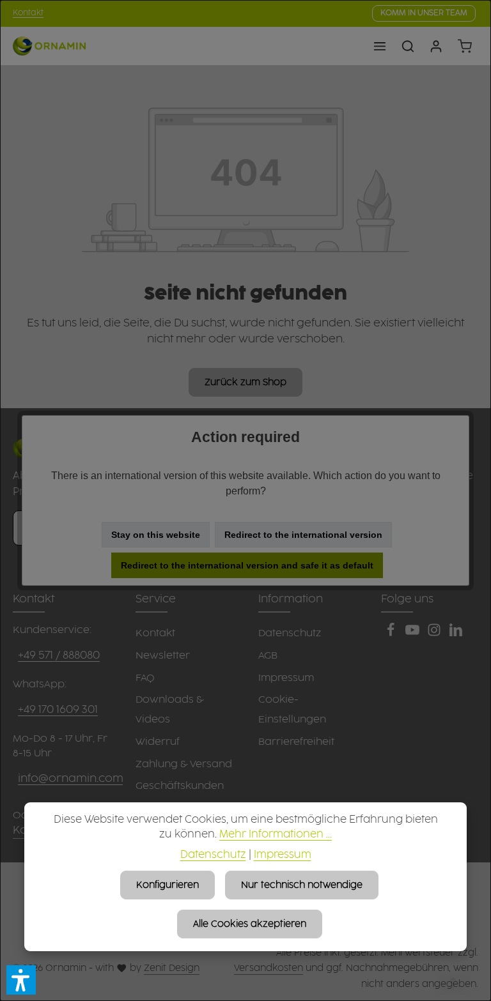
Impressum (282, 855)
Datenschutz (213, 855)
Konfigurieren (167, 885)
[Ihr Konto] (436, 46)
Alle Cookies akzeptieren (249, 924)
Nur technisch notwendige (301, 885)
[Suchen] (408, 46)
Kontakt (28, 13)
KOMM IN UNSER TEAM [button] (423, 13)
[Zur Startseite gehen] (49, 46)
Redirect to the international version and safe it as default (247, 565)
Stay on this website (155, 535)
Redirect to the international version (303, 535)
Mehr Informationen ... (275, 834)
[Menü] (380, 46)
